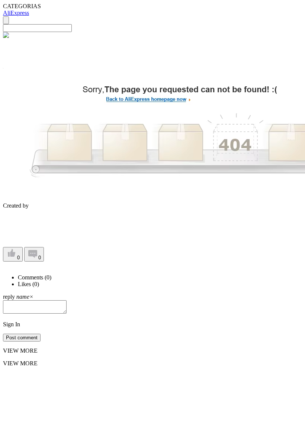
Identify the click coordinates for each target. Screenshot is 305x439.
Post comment (22, 337)
